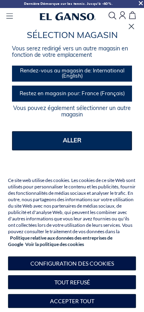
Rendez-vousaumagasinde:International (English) (72, 73)
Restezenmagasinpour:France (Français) (72, 93)
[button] (72, 263)
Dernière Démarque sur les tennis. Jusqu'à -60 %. (68, 3)
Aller (72, 141)
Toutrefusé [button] (72, 282)
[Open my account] (122, 15)
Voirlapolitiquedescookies (54, 244)
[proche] (131, 26)
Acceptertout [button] (72, 301)
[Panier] (132, 15)
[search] (112, 16)
